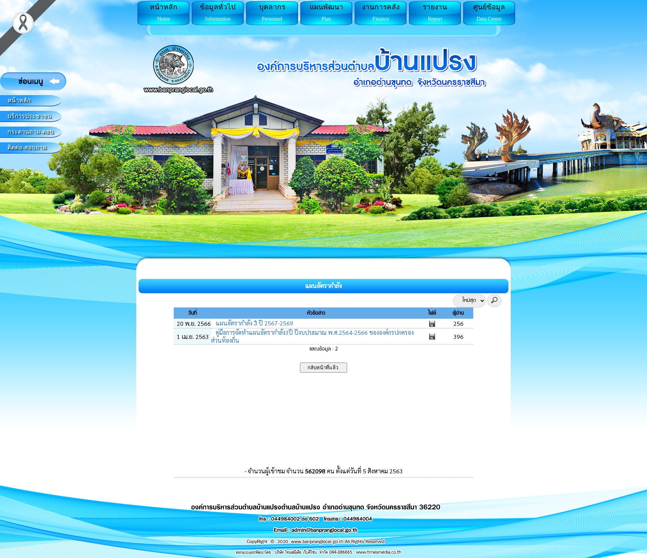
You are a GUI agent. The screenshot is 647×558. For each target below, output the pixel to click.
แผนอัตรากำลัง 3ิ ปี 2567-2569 (253, 323)
